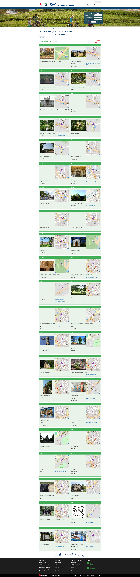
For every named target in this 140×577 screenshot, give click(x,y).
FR (96, 4)
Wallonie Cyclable (58, 567)
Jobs (72, 570)
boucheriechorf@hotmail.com (91, 157)
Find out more (63, 7)
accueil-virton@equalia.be (90, 546)
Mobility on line (58, 562)
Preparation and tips (55, 7)
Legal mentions (81, 575)
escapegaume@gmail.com (91, 275)
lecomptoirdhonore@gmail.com (91, 422)
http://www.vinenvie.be (90, 522)
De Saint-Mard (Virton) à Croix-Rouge (64, 28)
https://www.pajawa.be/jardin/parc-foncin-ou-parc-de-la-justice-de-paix (61, 472)
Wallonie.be (97, 1)
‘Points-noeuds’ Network (44, 564)
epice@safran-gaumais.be (59, 299)
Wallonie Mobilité (58, 569)
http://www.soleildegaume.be (60, 135)
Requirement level (88, 17)
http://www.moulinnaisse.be (91, 497)
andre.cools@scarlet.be (90, 205)
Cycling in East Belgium (44, 565)
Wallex (72, 567)
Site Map (75, 575)
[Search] (88, 5)
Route (86, 19)
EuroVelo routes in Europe (44, 570)
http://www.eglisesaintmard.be (91, 207)
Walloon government (75, 564)
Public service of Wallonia (76, 565)
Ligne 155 (54, 28)
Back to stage (42, 37)
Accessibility (99, 575)
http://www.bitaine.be (58, 326)
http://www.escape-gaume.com (91, 277)
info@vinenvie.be (89, 520)
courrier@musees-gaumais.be (91, 396)
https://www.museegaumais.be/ (91, 398)
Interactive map (47, 7)
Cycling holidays (42, 562)
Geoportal (73, 569)
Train (56, 564)
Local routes (49, 28)
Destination (87, 15)
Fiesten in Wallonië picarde (44, 567)
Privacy (88, 575)
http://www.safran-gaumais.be (60, 301)
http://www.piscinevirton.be (91, 547)
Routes (41, 7)
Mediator (93, 575)
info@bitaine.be (58, 325)
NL (97, 4)
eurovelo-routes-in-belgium (44, 569)
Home (41, 28)
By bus (56, 565)
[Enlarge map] (68, 59)
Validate (93, 21)
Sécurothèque (58, 570)
